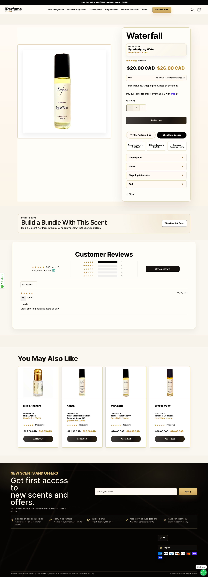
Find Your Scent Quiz (130, 9)
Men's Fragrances (56, 9)
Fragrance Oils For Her (68, 564)
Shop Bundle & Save (174, 223)
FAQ (131, 184)
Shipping (148, 85)
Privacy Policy (130, 543)
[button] (192, 9)
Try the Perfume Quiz (141, 135)
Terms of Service (132, 539)
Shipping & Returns (139, 175)
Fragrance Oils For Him (68, 560)
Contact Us (96, 539)
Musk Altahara (32, 406)
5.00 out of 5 (52, 267)
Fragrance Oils (111, 9)
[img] (27, 293)
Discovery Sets (95, 9)
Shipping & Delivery (100, 547)
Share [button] (131, 194)
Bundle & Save (161, 9)
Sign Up (188, 492)
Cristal (71, 406)
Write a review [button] (163, 269)
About (145, 9)
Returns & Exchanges (100, 551)
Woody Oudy (163, 406)
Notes (132, 166)
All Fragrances (65, 539)
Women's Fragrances (76, 9)
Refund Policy (130, 547)
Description (135, 157)
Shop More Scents (172, 135)
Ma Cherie (117, 406)
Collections (63, 568)
